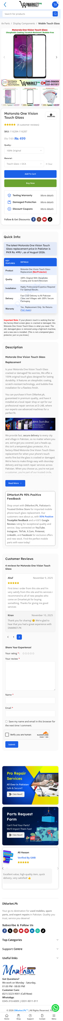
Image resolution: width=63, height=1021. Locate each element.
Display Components (24, 23)
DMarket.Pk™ (21, 1010)
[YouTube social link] (44, 219)
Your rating (12, 653)
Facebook (27, 534)
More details (46, 208)
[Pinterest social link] (26, 930)
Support (7, 949)
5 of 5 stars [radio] (33, 653)
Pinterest (39, 531)
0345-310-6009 (10, 1001)
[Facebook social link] (33, 219)
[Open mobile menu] (5, 5)
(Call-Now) (26, 993)
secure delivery (31, 435)
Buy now (30, 183)
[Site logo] (30, 4)
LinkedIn (11, 534)
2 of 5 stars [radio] (26, 653)
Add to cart (30, 173)
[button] (4, 57)
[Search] (55, 13)
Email (9, 708)
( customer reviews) (28, 124)
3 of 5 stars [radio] (28, 653)
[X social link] (10, 930)
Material (8, 158)
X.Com (30, 531)
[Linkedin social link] (32, 930)
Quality (7, 145)
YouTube (40, 527)
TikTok (22, 531)
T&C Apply (26, 310)
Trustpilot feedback (17, 520)
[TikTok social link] (50, 219)
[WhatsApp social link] (37, 930)
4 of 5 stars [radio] (31, 653)
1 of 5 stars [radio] (23, 653)
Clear (50, 164)
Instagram (12, 531)
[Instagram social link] (39, 219)
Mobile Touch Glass (49, 23)
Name (9, 694)
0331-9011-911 (29, 1001)
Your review (12, 658)
